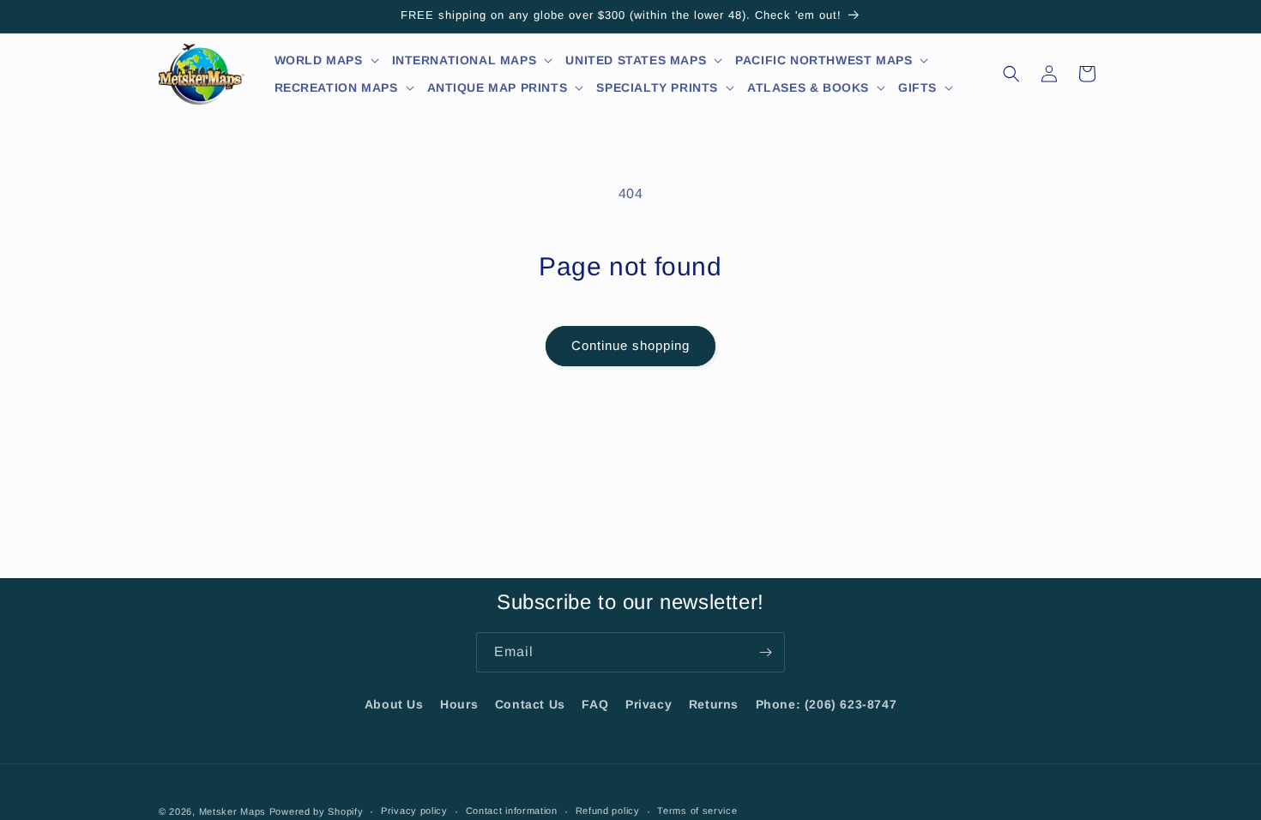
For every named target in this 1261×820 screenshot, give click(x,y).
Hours (459, 704)
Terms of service (697, 810)
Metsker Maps (232, 811)
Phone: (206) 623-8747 (826, 704)
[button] (327, 60)
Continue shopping (630, 345)
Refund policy (608, 810)
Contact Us (530, 704)
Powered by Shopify (316, 811)
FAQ (595, 704)
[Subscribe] (765, 652)
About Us (394, 704)
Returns (714, 704)
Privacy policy (414, 810)
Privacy (648, 704)
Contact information (512, 810)
